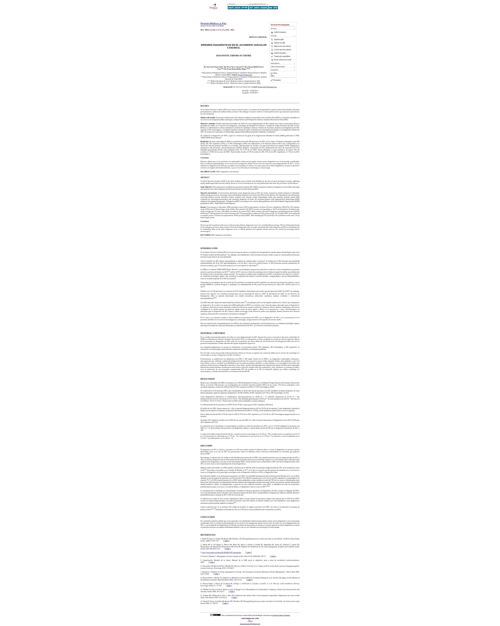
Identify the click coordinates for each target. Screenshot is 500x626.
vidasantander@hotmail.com (250, 624)
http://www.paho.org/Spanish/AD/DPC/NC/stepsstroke (221, 552)
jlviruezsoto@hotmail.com (267, 87)
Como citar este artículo (282, 50)
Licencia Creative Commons (281, 615)
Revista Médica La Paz (213, 23)
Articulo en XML (279, 43)
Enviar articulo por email (282, 60)
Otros (275, 73)
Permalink (277, 80)
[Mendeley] (272, 73)
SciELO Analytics (280, 32)
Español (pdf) (279, 39)
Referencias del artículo (282, 46)
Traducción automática (282, 56)
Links (226, 541)
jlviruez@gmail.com (245, 75)
